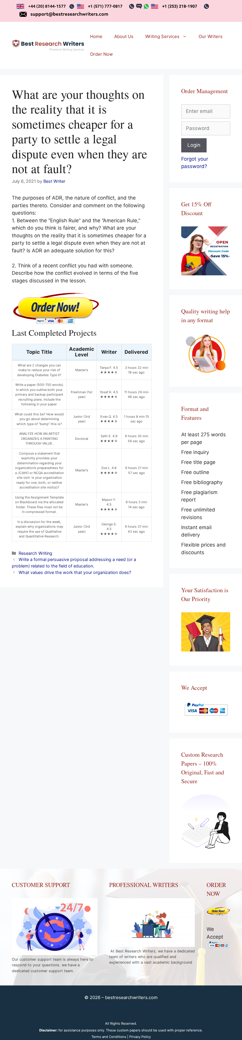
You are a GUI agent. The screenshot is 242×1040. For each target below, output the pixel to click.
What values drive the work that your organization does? (75, 572)
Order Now (101, 54)
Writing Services (162, 36)
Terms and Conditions (108, 1037)
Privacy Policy (140, 1037)
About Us (123, 36)
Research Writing (35, 553)
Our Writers (211, 36)
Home (96, 36)
